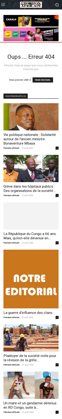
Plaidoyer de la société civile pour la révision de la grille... (29, 358)
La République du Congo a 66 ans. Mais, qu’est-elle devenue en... (30, 236)
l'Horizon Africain (11, 364)
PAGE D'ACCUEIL (42, 80)
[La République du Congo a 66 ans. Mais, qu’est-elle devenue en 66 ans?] (31, 215)
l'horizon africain (11, 148)
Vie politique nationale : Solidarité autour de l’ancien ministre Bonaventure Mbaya (29, 139)
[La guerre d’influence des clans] (31, 279)
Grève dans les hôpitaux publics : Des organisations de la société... (29, 188)
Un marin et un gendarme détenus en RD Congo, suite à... (29, 405)
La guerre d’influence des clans (27, 313)
